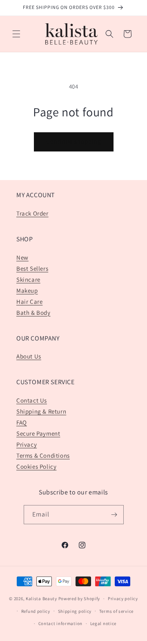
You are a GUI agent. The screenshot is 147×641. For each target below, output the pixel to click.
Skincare (28, 279)
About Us (28, 356)
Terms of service (116, 611)
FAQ (21, 422)
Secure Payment (38, 433)
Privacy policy (123, 598)
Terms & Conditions (43, 455)
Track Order (32, 213)
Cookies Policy (36, 466)
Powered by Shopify (79, 598)
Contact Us (31, 400)
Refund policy (35, 611)
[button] (16, 34)
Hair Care (29, 301)
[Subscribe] (114, 514)
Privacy (26, 444)
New (22, 257)
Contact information (60, 623)
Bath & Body (33, 312)
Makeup (27, 290)
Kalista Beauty (41, 598)
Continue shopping (73, 141)
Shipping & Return (41, 411)
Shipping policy (75, 611)
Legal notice (103, 623)
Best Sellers (32, 268)
